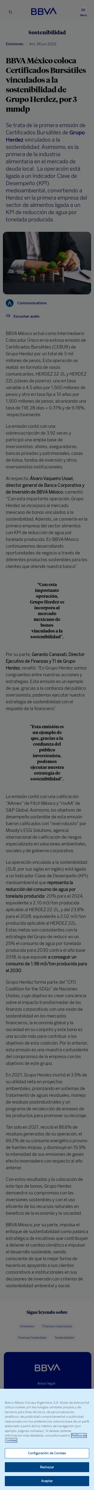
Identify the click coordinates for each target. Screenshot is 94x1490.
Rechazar (47, 1467)
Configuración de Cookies (47, 1453)
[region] (47, 1439)
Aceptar (47, 1481)
